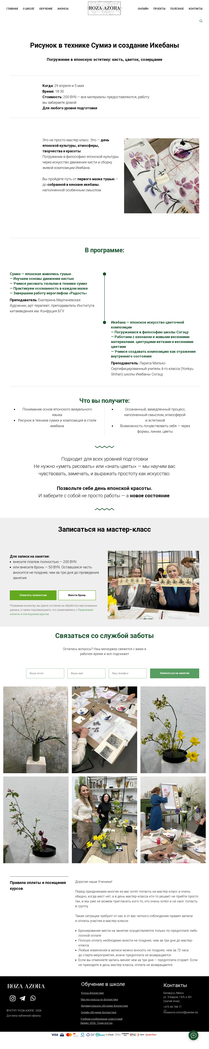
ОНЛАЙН (143, 8)
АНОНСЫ (62, 8)
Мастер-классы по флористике (99, 999)
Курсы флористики (92, 993)
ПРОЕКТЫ (159, 8)
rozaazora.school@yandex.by (180, 1012)
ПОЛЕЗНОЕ (177, 8)
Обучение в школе (103, 984)
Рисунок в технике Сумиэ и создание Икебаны (104, 45)
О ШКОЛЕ (28, 8)
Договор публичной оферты (24, 1015)
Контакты (175, 985)
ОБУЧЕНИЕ (46, 8)
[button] (200, 20)
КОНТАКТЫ (195, 8)
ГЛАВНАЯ (12, 8)
